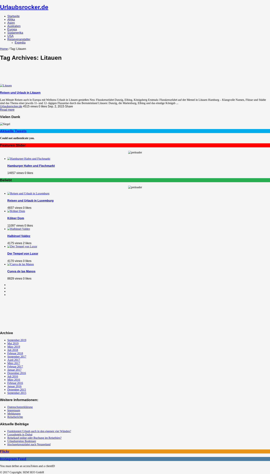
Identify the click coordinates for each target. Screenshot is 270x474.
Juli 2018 (12, 350)
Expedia (20, 42)
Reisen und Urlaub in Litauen (20, 92)
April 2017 (13, 359)
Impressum (13, 410)
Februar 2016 (15, 383)
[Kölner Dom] (16, 211)
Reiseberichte (15, 416)
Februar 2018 (15, 353)
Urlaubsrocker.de (24, 7)
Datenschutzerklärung (20, 407)
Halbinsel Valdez (18, 236)
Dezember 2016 (16, 373)
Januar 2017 (14, 369)
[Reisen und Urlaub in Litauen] (6, 85)
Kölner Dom (15, 218)
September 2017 (16, 356)
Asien (11, 22)
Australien (14, 26)
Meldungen (14, 413)
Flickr (4, 451)
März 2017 (13, 363)
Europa (12, 29)
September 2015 (16, 392)
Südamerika (15, 32)
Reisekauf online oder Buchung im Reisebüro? (34, 437)
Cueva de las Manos (21, 271)
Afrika (11, 19)
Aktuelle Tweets (13, 131)
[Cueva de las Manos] (20, 264)
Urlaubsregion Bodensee (21, 441)
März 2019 (13, 346)
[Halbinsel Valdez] (18, 228)
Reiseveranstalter (18, 39)
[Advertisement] (135, 73)
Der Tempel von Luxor (22, 253)
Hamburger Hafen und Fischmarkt (31, 165)
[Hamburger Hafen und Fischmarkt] (28, 158)
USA (10, 36)
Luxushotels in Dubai (19, 434)
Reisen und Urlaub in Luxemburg (30, 200)
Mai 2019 (13, 343)
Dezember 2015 (16, 389)
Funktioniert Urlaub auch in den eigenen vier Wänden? (39, 431)
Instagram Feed (13, 459)
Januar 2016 (14, 386)
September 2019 (16, 340)
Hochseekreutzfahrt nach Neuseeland (29, 444)
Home (4, 48)
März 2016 (13, 379)
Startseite (13, 16)
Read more (7, 109)
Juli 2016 (12, 376)
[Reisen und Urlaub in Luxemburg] (28, 193)
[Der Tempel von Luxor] (22, 246)
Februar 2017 (15, 366)
